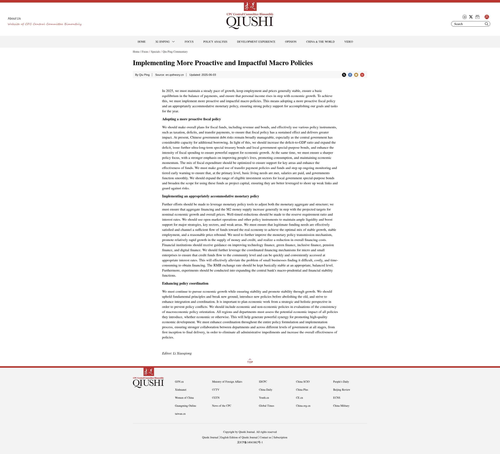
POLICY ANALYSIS (215, 41)
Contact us (265, 437)
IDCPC (263, 381)
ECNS (336, 397)
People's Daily (341, 381)
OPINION (290, 41)
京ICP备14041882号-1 (250, 442)
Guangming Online (185, 405)
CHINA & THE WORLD (320, 41)
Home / (137, 51)
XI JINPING (162, 41)
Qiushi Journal (210, 437)
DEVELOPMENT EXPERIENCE (256, 41)
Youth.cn (264, 397)
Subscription (280, 437)
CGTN (216, 397)
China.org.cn (303, 405)
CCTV (215, 389)
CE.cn (299, 397)
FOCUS (189, 41)
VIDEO (348, 41)
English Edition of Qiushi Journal (239, 437)
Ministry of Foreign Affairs (227, 381)
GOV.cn (179, 381)
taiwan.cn (180, 413)
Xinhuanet (180, 389)
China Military (341, 405)
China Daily (265, 389)
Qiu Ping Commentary (175, 51)
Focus (145, 51)
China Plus (302, 389)
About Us (14, 18)
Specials (155, 51)
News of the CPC (221, 405)
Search (486, 23)
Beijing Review (341, 389)
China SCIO (303, 381)
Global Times (266, 405)
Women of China (184, 397)
